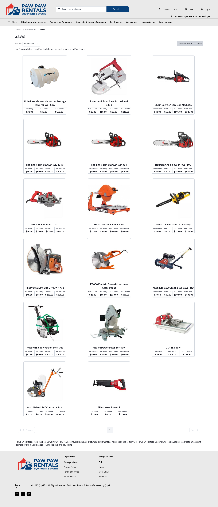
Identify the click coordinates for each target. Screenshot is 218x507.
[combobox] (24, 43)
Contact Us (104, 471)
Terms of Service (71, 471)
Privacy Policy (70, 467)
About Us (103, 476)
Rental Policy (70, 476)
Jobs (101, 462)
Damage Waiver (71, 462)
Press (101, 467)
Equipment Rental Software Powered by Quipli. (88, 485)
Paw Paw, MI (30, 30)
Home (18, 30)
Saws (42, 30)
